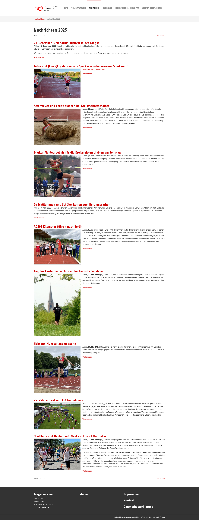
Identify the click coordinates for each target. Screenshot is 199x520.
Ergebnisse (107, 8)
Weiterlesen (39, 57)
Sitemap (84, 494)
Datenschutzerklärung (138, 507)
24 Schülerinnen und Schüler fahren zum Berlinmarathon (72, 204)
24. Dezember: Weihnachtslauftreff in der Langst (66, 43)
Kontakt (129, 500)
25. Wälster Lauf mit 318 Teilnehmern (59, 400)
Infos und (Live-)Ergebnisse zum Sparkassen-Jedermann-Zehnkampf (80, 66)
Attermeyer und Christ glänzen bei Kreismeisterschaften (72, 106)
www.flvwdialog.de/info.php (93, 69)
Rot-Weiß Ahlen (40, 501)
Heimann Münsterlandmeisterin (55, 344)
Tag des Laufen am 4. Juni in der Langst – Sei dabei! (69, 271)
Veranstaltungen (78, 8)
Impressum (131, 494)
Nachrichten (94, 8)
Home (66, 8)
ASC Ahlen (38, 498)
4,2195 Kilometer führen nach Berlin (58, 226)
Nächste (161, 35)
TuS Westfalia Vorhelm (43, 504)
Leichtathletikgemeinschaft (127, 8)
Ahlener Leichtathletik (152, 8)
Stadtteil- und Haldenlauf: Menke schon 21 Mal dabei (70, 436)
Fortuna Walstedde (41, 507)
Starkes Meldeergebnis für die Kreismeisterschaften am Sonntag (77, 152)
